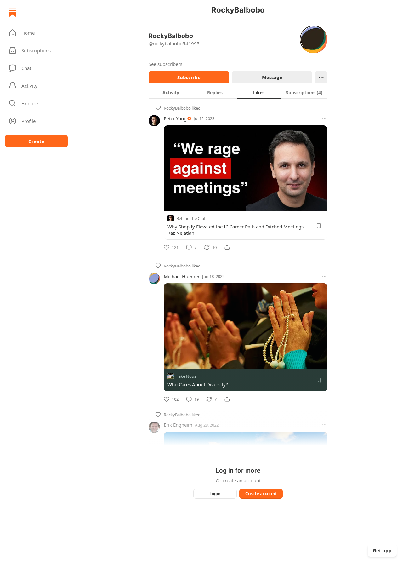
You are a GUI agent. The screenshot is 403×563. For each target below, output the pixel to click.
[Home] (12, 12)
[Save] (319, 226)
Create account (261, 494)
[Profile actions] (321, 77)
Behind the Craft (191, 218)
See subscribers (165, 64)
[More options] (324, 118)
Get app (382, 550)
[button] (36, 32)
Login (215, 494)
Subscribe (189, 77)
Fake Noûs (186, 376)
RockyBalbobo (177, 108)
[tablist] (238, 92)
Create (36, 141)
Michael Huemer (182, 276)
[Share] (227, 247)
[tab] (171, 92)
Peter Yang (175, 118)
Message (272, 77)
